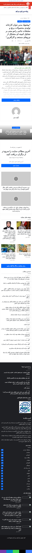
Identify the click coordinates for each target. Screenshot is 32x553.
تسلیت (28, 486)
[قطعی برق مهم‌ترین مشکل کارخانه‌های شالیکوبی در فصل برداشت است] (26, 507)
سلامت (28, 488)
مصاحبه (28, 452)
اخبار (29, 475)
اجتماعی (28, 455)
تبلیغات (19, 21)
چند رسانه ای (27, 468)
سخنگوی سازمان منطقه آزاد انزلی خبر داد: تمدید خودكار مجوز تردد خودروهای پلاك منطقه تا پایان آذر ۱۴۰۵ (11, 499)
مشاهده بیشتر (16, 100)
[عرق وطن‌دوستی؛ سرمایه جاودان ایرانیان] (24, 248)
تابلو (29, 470)
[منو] (1, 12)
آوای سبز (26, 40)
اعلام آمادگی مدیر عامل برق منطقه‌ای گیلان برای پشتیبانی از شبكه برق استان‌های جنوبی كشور (11, 528)
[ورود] (4, 12)
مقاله (28, 481)
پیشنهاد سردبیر (23, 18)
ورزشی (28, 483)
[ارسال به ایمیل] (24, 40)
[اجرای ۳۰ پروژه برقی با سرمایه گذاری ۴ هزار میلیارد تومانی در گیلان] (26, 522)
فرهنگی (28, 465)
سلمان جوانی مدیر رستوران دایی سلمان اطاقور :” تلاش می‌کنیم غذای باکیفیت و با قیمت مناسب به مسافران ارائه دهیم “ (16, 132)
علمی (28, 478)
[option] (16, 131)
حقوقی (28, 473)
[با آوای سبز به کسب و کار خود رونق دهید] (16, 3)
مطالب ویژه (27, 457)
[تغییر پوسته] (30, 12)
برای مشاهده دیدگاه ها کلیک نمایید (16, 266)
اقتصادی (28, 462)
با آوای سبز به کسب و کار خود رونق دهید (16, 0)
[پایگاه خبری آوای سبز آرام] (22, 11)
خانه (29, 18)
